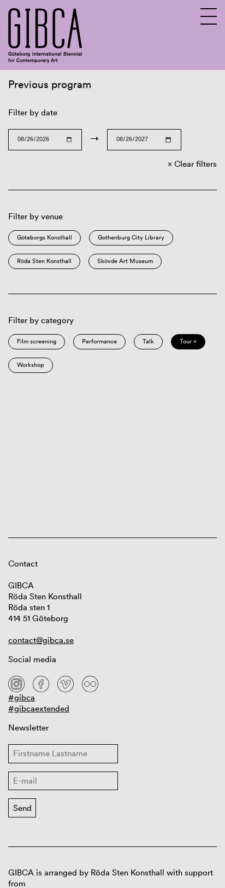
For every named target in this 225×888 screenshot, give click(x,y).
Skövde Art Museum (125, 261)
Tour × (188, 341)
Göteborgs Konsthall (44, 237)
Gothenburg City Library (131, 237)
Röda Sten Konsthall (44, 261)
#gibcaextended (38, 708)
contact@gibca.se (41, 640)
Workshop (30, 365)
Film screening (36, 341)
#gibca (21, 697)
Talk (148, 341)
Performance (99, 341)
